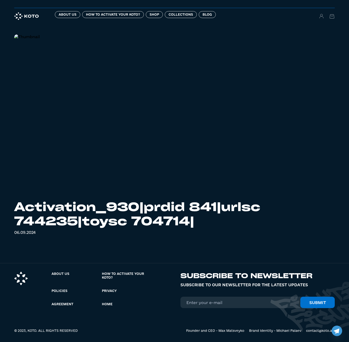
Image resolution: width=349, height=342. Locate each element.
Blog (207, 14)
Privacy (109, 291)
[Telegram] (337, 331)
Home (107, 304)
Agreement (62, 304)
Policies (59, 291)
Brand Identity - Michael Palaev (275, 331)
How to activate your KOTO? (113, 14)
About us (67, 14)
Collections (181, 14)
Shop (154, 14)
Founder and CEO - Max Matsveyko (215, 331)
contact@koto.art (320, 331)
